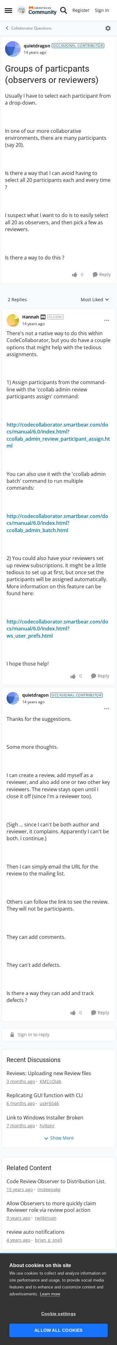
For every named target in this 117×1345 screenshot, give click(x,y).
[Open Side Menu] (8, 10)
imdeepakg (49, 1189)
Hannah (30, 317)
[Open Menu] (108, 28)
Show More (62, 1138)
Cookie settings (58, 1313)
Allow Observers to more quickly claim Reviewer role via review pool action (51, 1206)
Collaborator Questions (31, 28)
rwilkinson (45, 1218)
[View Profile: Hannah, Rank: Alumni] (13, 320)
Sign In (102, 10)
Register (81, 10)
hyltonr (47, 1126)
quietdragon (37, 46)
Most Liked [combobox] (95, 300)
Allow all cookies (58, 1330)
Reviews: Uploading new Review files (49, 1073)
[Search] (63, 10)
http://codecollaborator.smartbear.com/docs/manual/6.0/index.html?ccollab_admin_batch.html (57, 523)
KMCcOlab (50, 1081)
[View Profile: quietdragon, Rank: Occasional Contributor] (13, 49)
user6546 (49, 1103)
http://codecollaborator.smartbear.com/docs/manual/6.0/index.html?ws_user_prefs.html (57, 628)
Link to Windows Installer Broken (45, 1117)
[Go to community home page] (37, 10)
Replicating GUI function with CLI (45, 1095)
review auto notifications (36, 1232)
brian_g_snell (48, 1240)
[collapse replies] (58, 312)
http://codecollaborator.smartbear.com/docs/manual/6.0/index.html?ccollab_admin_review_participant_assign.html (58, 435)
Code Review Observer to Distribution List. (56, 1181)
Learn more (50, 1294)
